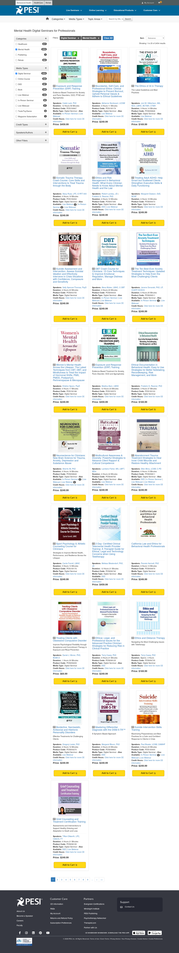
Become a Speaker (25, 915)
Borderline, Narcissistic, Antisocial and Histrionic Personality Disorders (67, 729)
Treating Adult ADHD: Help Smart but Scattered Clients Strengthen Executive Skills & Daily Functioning (147, 181)
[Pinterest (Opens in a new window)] (40, 933)
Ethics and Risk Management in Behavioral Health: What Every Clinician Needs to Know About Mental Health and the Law (107, 183)
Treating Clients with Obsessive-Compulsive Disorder (70, 639)
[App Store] (138, 933)
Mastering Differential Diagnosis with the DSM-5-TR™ (108, 728)
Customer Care (150, 10)
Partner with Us (90, 927)
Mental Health (24, 49)
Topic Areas (94, 19)
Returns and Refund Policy (61, 918)
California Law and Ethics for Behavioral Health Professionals (148, 545)
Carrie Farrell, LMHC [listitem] (71, 563)
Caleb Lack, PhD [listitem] (69, 103)
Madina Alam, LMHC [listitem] (110, 386)
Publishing (22, 54)
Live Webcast (70, 207)
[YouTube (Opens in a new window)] (48, 933)
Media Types (75, 19)
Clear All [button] (108, 37)
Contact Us (129, 906)
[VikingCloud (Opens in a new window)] (24, 942)
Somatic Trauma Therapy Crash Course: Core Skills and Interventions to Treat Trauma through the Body (69, 181)
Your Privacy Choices (129, 939)
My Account (55, 913)
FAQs (52, 908)
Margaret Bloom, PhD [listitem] (111, 744)
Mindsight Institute (91, 908)
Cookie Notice (142, 939)
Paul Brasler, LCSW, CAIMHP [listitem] (153, 744)
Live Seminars (72, 10)
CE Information (56, 904)
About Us (21, 911)
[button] (78, 37)
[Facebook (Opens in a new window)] (19, 933)
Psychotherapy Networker (95, 918)
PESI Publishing (90, 913)
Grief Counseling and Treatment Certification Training (69, 820)
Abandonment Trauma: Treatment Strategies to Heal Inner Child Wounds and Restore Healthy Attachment (146, 459)
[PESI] (29, 902)
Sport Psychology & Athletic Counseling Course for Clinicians (69, 546)
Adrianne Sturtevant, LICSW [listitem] (113, 103)
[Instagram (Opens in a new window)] (26, 933)
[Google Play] (155, 933)
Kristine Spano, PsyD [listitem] (71, 386)
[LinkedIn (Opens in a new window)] (33, 933)
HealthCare (38, 2)
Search (128, 19)
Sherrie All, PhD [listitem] (69, 468)
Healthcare (22, 44)
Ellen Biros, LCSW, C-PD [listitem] (151, 468)
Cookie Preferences (156, 939)
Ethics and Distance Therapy (150, 637)
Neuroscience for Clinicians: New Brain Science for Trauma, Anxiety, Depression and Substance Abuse (69, 459)
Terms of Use (94, 939)
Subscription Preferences (61, 922)
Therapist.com (90, 922)
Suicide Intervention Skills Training (146, 728)
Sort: (142, 38)
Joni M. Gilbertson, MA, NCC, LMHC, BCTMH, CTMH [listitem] (145, 104)
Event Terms (104, 939)
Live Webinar (107, 113)
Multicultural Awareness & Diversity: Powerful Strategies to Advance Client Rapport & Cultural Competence (109, 459)
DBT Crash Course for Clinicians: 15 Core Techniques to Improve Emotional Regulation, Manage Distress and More (108, 274)
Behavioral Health (24, 2)
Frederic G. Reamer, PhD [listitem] (102, 196)
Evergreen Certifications (94, 904)
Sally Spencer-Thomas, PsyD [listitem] (74, 287)
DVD (103, 206)
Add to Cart (69, 132)
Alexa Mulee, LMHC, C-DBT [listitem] (113, 287)
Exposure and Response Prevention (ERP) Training (67, 87)
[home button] (47, 18)
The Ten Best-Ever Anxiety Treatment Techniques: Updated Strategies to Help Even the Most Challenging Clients (148, 272)
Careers (20, 920)
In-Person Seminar (70, 113)
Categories (57, 19)
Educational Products (124, 10)
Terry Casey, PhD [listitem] (109, 655)
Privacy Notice (115, 939)
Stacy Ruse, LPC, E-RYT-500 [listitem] (75, 193)
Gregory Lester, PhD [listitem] (71, 744)
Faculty (20, 925)
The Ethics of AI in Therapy (149, 85)
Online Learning (96, 10)
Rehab (48, 2)
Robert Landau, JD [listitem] (109, 193)
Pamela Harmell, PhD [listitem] (150, 563)
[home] (27, 10)
